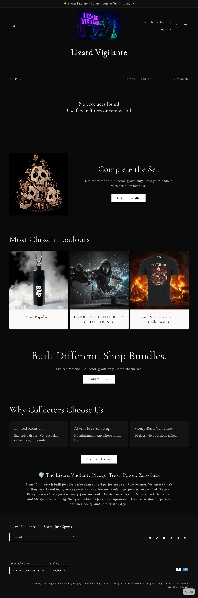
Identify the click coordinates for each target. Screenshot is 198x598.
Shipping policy (153, 583)
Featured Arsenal (99, 459)
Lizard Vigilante (50, 583)
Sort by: (131, 79)
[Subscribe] (73, 537)
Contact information (177, 583)
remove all (120, 110)
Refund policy (92, 583)
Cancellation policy (178, 587)
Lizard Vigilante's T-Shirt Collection (159, 319)
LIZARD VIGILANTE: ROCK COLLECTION (99, 319)
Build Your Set (99, 379)
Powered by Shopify (70, 583)
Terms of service (132, 583)
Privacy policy (112, 583)
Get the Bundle (128, 198)
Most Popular (36, 316)
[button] (13, 26)
